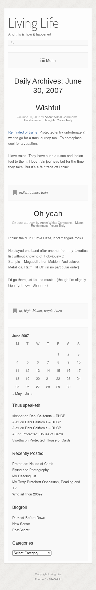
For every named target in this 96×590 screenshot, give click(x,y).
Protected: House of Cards (42, 433)
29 (58, 386)
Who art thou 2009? (27, 494)
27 (38, 386)
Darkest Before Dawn (28, 517)
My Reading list (24, 475)
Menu (51, 60)
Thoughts (49, 120)
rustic (34, 192)
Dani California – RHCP (47, 415)
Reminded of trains (22, 132)
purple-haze (53, 310)
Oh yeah (48, 213)
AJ (14, 433)
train (44, 192)
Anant (49, 117)
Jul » (29, 393)
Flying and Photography (30, 469)
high (27, 310)
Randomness (33, 120)
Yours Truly (64, 120)
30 (68, 386)
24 (79, 378)
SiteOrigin (55, 579)
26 (27, 386)
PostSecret (21, 529)
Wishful (48, 108)
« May (17, 393)
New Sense (21, 523)
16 (68, 370)
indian (23, 192)
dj (20, 310)
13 (38, 370)
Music (79, 222)
